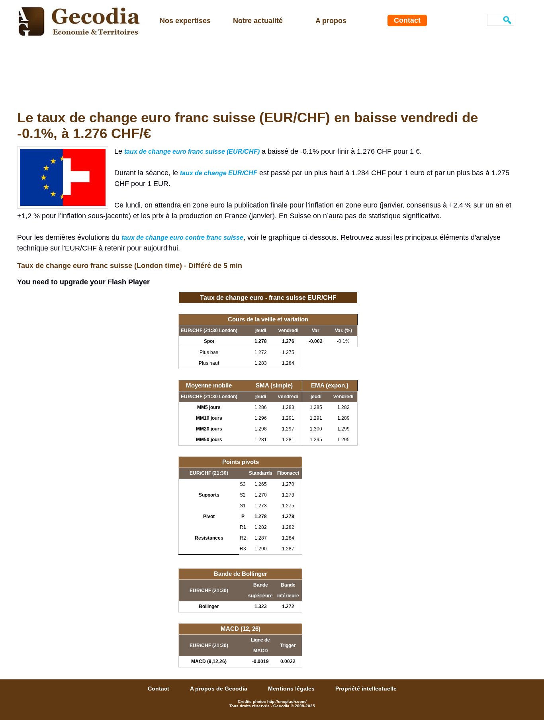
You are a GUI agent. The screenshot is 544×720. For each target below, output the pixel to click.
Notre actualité (258, 21)
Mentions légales (292, 688)
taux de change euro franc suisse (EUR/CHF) (192, 151)
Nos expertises (185, 21)
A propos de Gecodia (219, 688)
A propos (330, 21)
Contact (407, 20)
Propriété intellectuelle (366, 688)
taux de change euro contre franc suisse (182, 237)
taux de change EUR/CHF (218, 173)
